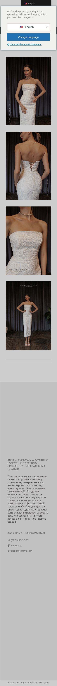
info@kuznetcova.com (20, 550)
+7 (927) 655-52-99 (18, 540)
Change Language (28, 37)
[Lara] (28, 94)
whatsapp (16, 545)
